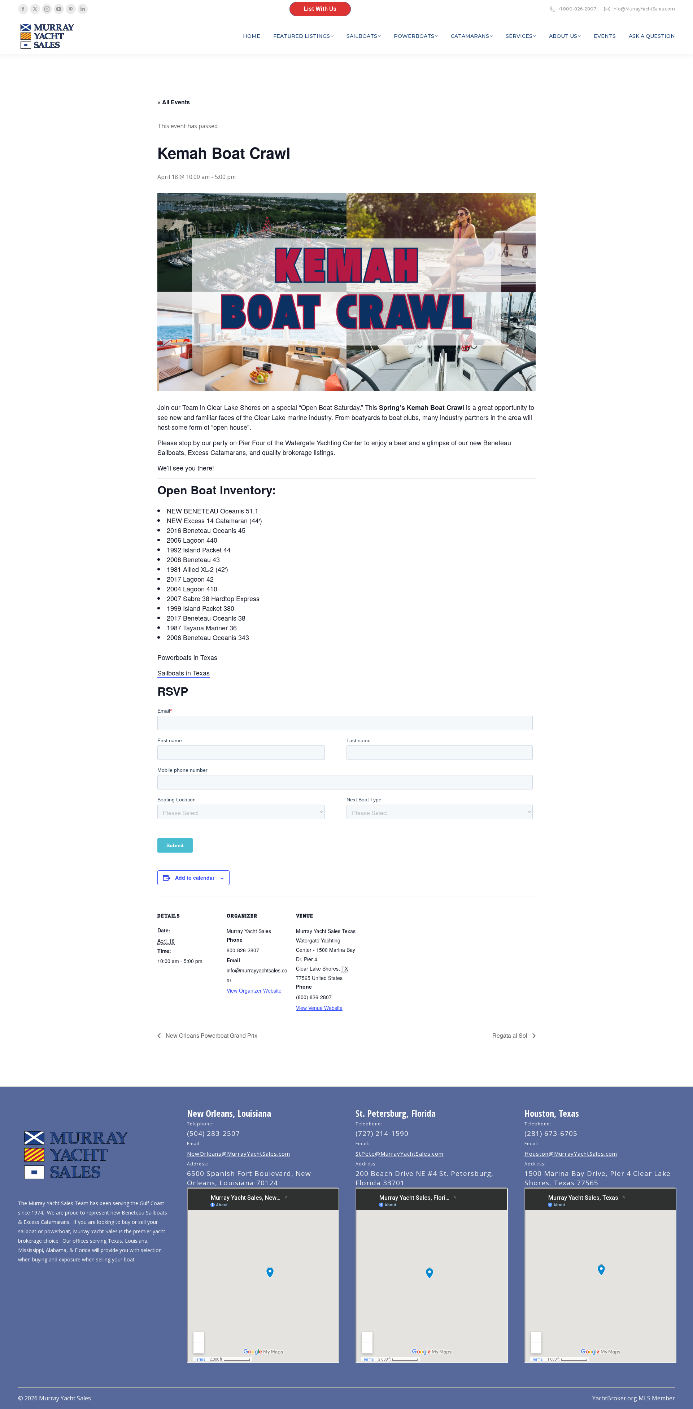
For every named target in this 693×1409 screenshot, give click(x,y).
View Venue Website (319, 1007)
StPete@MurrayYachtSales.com (400, 1153)
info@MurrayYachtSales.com (644, 9)
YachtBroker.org (614, 1398)
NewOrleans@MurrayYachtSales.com (238, 1153)
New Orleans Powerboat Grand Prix (210, 1035)
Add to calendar (194, 877)
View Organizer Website (254, 990)
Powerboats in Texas (187, 657)
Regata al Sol (510, 1035)
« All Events (173, 102)
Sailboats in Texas (183, 672)
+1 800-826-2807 (577, 9)
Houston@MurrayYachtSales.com (570, 1153)
